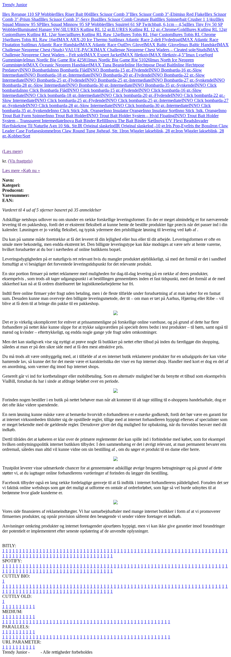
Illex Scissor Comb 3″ (110, 14)
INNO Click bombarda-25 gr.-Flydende (70, 100)
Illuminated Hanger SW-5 (40, 29)
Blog (35, 652)
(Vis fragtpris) (20, 161)
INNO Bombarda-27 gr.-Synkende (182, 80)
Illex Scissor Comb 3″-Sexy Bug (69, 19)
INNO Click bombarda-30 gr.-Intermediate (150, 105)
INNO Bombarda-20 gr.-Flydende (120, 75)
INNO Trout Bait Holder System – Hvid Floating (130, 115)
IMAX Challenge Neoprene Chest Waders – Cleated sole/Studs (150, 49)
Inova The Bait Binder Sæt (130, 120)
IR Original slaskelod (96, 125)
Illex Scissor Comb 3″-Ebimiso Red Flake (167, 14)
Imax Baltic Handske (198, 44)
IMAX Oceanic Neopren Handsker (57, 65)
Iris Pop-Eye (177, 125)
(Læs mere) (12, 151)
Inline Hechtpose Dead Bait (149, 65)
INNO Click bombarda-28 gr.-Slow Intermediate (69, 105)
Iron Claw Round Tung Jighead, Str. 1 (87, 130)
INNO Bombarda (35, 70)
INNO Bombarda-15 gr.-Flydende (118, 70)
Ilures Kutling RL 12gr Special (43, 34)
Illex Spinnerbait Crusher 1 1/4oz (186, 19)
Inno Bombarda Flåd (69, 70)
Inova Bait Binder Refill (85, 120)
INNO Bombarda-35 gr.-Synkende (163, 85)
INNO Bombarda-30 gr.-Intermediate (99, 85)
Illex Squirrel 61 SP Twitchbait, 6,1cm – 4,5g (146, 24)
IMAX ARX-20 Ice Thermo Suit (86, 39)
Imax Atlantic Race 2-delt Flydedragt (148, 39)
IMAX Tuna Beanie (107, 65)
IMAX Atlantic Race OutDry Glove (111, 44)
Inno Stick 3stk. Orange (197, 110)
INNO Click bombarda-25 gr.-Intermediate (143, 100)
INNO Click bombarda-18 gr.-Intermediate (62, 95)
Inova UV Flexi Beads (174, 120)
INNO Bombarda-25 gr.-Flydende (54, 80)
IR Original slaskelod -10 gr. (140, 125)
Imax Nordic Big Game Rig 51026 (119, 59)
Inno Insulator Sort (159, 110)
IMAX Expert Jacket (102, 54)
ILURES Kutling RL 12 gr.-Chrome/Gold (149, 29)
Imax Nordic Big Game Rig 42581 (57, 59)
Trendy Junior (14, 4)
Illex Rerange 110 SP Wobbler (29, 14)
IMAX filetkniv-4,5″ (167, 54)
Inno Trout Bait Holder (66, 115)
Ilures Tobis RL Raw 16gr (33, 39)
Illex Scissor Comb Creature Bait (128, 19)
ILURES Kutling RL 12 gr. (87, 29)
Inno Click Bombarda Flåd (44, 90)
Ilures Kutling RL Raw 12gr (96, 34)
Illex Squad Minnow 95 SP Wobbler (74, 24)
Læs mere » (12, 170)
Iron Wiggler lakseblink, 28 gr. (148, 130)
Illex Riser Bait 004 (73, 14)
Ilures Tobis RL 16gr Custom (147, 34)
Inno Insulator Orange (123, 110)
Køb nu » (31, 170)
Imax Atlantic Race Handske (53, 44)
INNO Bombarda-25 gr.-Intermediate (118, 80)
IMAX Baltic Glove (161, 44)
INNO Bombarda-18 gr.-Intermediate (57, 75)
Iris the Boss (199, 125)
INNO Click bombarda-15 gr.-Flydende (103, 90)
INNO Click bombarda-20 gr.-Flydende (135, 95)
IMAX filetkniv (135, 54)
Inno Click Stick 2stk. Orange (77, 110)
